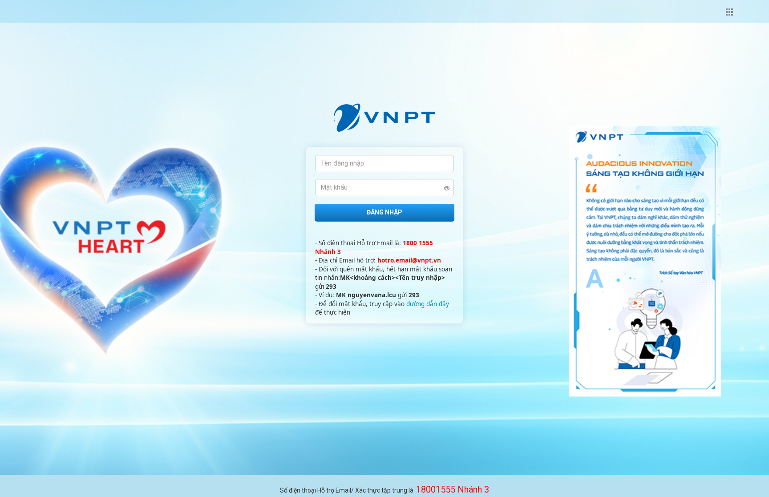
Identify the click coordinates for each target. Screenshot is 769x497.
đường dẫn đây (427, 304)
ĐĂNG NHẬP (384, 212)
